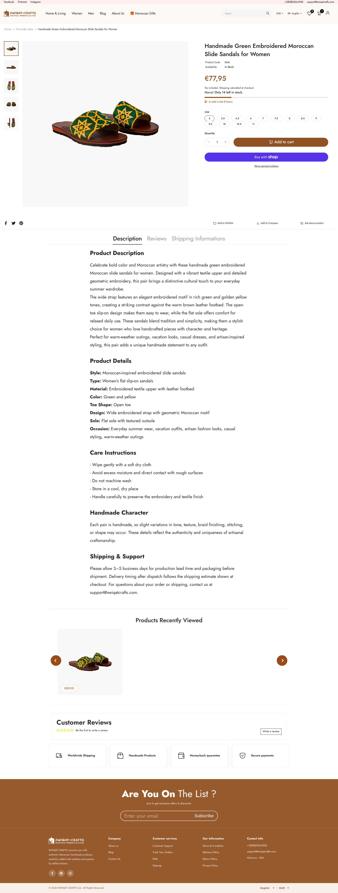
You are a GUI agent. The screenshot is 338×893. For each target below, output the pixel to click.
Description (127, 238)
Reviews (156, 238)
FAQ (155, 859)
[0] (319, 13)
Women (77, 13)
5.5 (223, 118)
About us (113, 846)
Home (8, 29)
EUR (279, 13)
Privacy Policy (210, 866)
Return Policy (210, 859)
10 (224, 124)
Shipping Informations (198, 238)
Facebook (9, 2)
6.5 (237, 118)
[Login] (328, 13)
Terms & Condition (213, 846)
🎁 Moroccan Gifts (143, 13)
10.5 (239, 124)
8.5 (303, 118)
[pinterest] (61, 873)
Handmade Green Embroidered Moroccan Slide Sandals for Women (77, 29)
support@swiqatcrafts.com (320, 2)
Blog (103, 13)
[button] (56, 660)
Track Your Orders (163, 852)
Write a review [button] (271, 731)
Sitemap (157, 866)
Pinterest (22, 2)
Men (91, 13)
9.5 (210, 124)
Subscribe (204, 815)
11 (253, 124)
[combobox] (246, 13)
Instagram (36, 2)
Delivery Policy (211, 852)
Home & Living (56, 13)
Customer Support (163, 846)
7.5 (276, 118)
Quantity (210, 133)
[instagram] (70, 873)
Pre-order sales (25, 29)
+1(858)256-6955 (293, 2)
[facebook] (52, 873)
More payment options (266, 166)
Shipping (224, 88)
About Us (118, 13)
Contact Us (114, 859)
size (207, 112)
